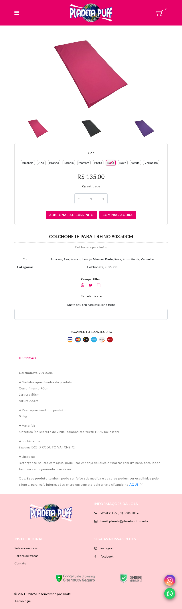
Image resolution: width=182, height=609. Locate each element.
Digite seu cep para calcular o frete (91, 304)
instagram (107, 548)
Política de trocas (26, 556)
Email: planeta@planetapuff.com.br (124, 521)
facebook (106, 556)
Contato (20, 563)
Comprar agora (118, 215)
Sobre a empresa (26, 548)
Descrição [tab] (27, 358)
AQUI (134, 484)
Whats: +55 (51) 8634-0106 (119, 513)
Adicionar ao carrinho (71, 215)
